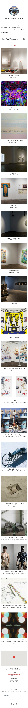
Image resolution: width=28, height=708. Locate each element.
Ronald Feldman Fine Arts (14, 18)
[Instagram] (16, 704)
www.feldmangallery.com (14, 675)
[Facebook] (11, 704)
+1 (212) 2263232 (14, 672)
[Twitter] (13, 704)
